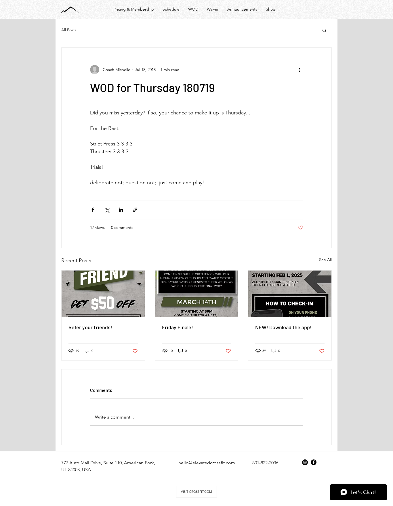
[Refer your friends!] (103, 294)
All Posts (69, 29)
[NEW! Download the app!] (289, 294)
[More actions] (299, 69)
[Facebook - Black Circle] (313, 462)
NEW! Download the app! (283, 327)
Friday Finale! (177, 327)
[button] (324, 30)
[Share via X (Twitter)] (107, 209)
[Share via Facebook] (93, 209)
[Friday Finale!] (196, 294)
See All (325, 259)
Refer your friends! (90, 327)
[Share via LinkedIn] (121, 209)
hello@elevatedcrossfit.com (206, 462)
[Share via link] (135, 209)
